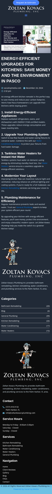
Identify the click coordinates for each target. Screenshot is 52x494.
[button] (26, 15)
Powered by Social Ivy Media (26, 489)
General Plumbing (24, 207)
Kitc (3, 188)
